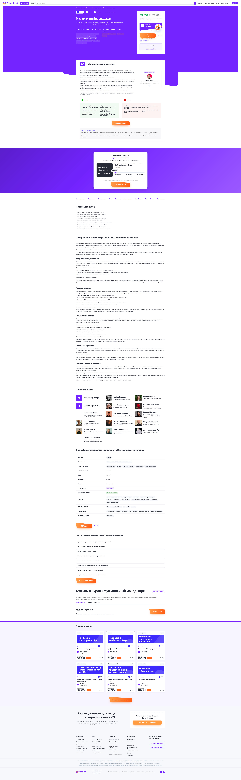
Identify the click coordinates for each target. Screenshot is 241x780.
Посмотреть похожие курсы (121, 700)
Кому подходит (102, 198)
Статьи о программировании (98, 748)
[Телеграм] (164, 772)
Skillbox (81, 12)
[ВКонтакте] (161, 772)
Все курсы (25, 3)
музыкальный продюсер (156, 511)
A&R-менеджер (110, 511)
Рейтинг (90, 12)
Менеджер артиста (144, 511)
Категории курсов (80, 739)
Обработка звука (91, 36)
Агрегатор (79, 736)
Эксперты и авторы (131, 739)
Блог (226, 3)
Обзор (110, 198)
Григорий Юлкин (91, 413)
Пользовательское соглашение (114, 771)
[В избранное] (158, 35)
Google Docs (105, 33)
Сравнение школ (79, 752)
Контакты (129, 753)
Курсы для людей (80, 750)
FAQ (146, 198)
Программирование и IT (113, 663)
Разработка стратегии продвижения (84, 40)
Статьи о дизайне (96, 750)
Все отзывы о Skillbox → (158, 591)
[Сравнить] (161, 35)
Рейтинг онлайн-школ (114, 739)
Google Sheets (112, 33)
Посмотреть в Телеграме (148, 722)
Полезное (112, 736)
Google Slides (120, 33)
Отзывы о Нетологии (113, 749)
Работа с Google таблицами (82, 38)
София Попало (149, 396)
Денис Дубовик (120, 421)
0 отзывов (98, 12)
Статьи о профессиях (97, 744)
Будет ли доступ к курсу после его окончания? (90, 570)
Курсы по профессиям (81, 744)
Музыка (84, 36)
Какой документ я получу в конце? (87, 551)
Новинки (200, 3)
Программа (118, 198)
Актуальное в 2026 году (97, 741)
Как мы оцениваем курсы (87, 130)
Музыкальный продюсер (128, 466)
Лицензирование (94, 33)
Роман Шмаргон (150, 412)
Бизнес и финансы (111, 461)
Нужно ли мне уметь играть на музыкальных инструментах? (94, 542)
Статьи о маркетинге (96, 746)
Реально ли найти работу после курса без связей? (91, 546)
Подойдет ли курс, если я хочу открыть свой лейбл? (92, 575)
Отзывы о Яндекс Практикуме (115, 754)
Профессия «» (87, 649)
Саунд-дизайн (96, 40)
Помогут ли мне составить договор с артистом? (91, 560)
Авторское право (111, 466)
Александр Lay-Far (151, 430)
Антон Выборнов (120, 413)
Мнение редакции (80, 198)
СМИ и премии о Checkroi (132, 750)
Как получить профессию (97, 752)
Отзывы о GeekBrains (113, 751)
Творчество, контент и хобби (124, 461)
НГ (79, 406)
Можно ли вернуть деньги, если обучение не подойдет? (93, 565)
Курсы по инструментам (81, 748)
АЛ (79, 398)
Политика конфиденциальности (128, 771)
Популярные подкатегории (82, 741)
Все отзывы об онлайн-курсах (115, 741)
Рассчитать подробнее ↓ (151, 48)
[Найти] (195, 3)
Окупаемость (91, 198)
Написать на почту (157, 747)
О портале (129, 741)
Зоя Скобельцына (121, 405)
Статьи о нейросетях (97, 739)
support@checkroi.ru (97, 773)
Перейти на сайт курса (148, 35)
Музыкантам (110, 515)
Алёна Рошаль (119, 397)
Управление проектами (81, 42)
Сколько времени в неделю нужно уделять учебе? (92, 556)
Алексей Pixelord (120, 429)
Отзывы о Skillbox (113, 744)
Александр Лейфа (91, 398)
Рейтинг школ (220, 3)
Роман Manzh (89, 429)
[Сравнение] (236, 3)
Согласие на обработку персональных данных (146, 771)
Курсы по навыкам (80, 746)
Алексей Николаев (151, 404)
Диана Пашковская (92, 438)
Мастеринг (79, 36)
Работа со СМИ (93, 38)
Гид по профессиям (209, 3)
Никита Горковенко (92, 406)
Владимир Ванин (150, 422)
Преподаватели (128, 198)
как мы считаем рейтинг (144, 40)
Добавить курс (130, 755)
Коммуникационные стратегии (83, 33)
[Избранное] (233, 3)
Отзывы (152, 198)
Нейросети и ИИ (142, 664)
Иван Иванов (89, 421)
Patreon (104, 36)
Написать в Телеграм (158, 743)
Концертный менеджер (121, 511)
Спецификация (139, 198)
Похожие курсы (161, 198)
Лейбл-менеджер (133, 511)
